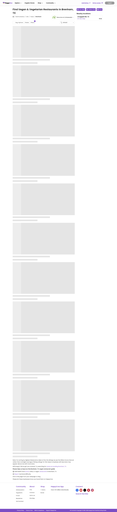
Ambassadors (20, 490)
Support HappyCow (51, 510)
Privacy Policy (20, 510)
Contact (32, 492)
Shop (39, 3)
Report (17, 474)
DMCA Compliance (39, 510)
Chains (27, 22)
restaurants (43, 471)
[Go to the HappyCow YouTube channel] (81, 490)
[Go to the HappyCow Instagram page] (92, 490)
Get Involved (19, 501)
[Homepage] (7, 3)
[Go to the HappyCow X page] (84, 490)
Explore (17, 3)
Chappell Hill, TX (83, 17)
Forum (18, 495)
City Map (82, 9)
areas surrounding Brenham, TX (56, 466)
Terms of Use (29, 510)
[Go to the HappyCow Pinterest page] (88, 490)
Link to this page (18, 476)
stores (27, 471)
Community (50, 3)
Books (42, 493)
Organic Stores (29, 3)
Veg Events (19, 493)
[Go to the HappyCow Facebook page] (77, 490)
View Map (82, 19)
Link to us (32, 495)
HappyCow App (57, 486)
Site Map (32, 498)
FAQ (31, 490)
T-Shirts (43, 490)
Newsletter (19, 498)
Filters (33, 22)
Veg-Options (19, 22)
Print (100, 9)
